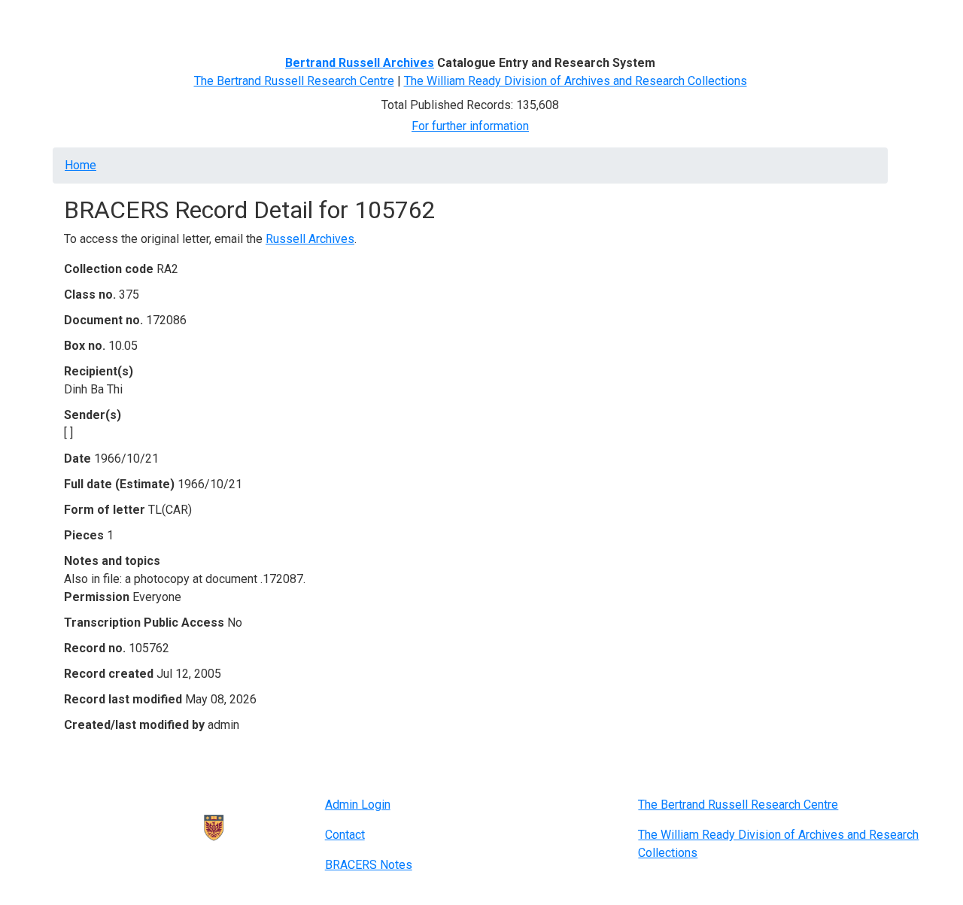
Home (86, 21)
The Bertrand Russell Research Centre (294, 81)
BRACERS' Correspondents (185, 21)
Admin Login (357, 804)
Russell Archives (310, 239)
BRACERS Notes (368, 865)
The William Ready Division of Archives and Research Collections (575, 81)
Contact (345, 835)
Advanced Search (313, 21)
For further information (470, 126)
